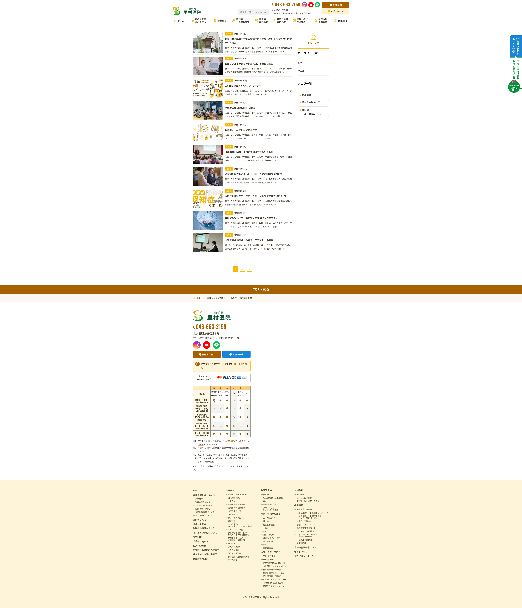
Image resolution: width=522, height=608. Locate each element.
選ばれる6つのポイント (205, 502)
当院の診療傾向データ (204, 528)
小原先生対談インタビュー (274, 579)
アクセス (337, 11)
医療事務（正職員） (305, 509)
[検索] (265, 12)
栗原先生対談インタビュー (274, 572)
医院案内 (342, 20)
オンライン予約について (205, 532)
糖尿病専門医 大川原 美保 (274, 562)
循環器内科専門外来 (282, 21)
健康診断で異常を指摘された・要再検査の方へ (238, 533)
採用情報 (298, 505)
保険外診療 (232, 560)
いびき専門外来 (234, 511)
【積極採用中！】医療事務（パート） (313, 512)
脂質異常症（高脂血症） (273, 497)
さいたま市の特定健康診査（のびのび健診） (241, 525)
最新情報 (300, 494)
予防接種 (231, 543)
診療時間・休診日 (203, 508)
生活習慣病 (266, 490)
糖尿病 (266, 494)
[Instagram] (304, 4)
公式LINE (197, 537)
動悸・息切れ (269, 534)
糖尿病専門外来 (263, 21)
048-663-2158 (211, 326)
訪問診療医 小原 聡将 (272, 576)
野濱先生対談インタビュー (274, 586)
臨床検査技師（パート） (307, 527)
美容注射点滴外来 (322, 21)
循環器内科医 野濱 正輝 (273, 582)
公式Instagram (201, 541)
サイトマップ (300, 551)
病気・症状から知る (302, 21)
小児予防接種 (233, 550)
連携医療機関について (204, 511)
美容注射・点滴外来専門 (205, 554)
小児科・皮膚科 (234, 546)
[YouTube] (311, 4)
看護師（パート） (304, 524)
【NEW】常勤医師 (305, 539)
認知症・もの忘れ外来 (242, 21)
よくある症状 (269, 517)
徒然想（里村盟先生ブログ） (313, 111)
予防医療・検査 (234, 517)
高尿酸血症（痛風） (271, 504)
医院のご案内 (199, 519)
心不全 (266, 531)
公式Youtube (199, 545)
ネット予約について (203, 515)
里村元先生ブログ (311, 102)
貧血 (265, 544)
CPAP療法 (232, 514)
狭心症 (266, 521)
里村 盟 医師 (268, 559)
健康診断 (231, 520)
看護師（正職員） (304, 521)
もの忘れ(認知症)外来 (237, 494)
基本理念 (199, 498)
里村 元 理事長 (269, 556)
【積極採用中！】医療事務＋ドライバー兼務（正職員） (309, 517)
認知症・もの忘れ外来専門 (206, 550)
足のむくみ (268, 541)
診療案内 (221, 20)
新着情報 (306, 94)
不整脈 (266, 527)
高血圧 (266, 500)
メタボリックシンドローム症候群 (271, 508)
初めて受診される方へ (200, 21)
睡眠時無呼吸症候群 (271, 537)
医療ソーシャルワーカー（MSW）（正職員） (307, 535)
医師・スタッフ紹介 (270, 552)
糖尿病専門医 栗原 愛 (272, 569)
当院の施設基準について (306, 547)
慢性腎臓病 (268, 547)
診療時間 (337, 5)
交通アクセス (208, 354)
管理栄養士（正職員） (306, 531)
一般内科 (231, 500)
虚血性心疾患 (269, 524)
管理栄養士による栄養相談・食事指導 (236, 539)
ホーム (181, 20)
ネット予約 (238, 354)
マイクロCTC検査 (235, 529)
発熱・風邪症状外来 (236, 504)
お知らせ (230, 441)
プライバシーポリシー (305, 556)
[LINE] (317, 4)
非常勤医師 (301, 543)
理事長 (301, 71)
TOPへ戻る (261, 289)
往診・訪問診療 (234, 553)
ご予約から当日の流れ (204, 505)
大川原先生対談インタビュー (275, 566)
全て (300, 63)
